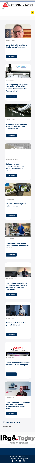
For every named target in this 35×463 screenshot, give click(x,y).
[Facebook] (12, 460)
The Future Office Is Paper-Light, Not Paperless (17, 324)
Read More (11, 56)
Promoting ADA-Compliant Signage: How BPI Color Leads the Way (16, 126)
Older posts (7, 426)
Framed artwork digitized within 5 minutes (16, 205)
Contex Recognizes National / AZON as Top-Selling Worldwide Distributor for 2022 (18, 405)
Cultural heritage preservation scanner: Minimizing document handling (15, 167)
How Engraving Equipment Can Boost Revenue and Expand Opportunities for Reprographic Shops (17, 88)
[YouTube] (24, 460)
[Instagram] (20, 460)
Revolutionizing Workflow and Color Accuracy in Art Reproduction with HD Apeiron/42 (16, 286)
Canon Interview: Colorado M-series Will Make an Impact (18, 364)
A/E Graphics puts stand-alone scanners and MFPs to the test (17, 246)
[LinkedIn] (16, 460)
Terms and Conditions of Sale (19, 458)
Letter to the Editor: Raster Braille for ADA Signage (17, 46)
